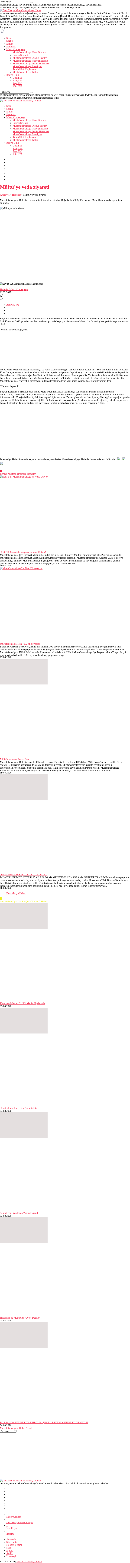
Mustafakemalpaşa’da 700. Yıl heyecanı (20, 643)
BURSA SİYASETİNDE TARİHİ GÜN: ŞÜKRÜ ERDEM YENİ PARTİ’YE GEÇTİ (44, 1422)
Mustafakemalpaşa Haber (29, 1561)
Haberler (16, 194)
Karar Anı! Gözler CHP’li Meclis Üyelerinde (22, 1003)
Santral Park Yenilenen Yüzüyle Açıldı (19, 1213)
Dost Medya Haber (16, 893)
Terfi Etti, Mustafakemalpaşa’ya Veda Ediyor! (23, 552)
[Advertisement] (65, 432)
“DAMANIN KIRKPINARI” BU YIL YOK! (23, 874)
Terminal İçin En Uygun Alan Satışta (18, 1108)
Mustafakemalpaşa (18, 289)
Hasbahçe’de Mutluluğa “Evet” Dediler (19, 1317)
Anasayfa (5, 194)
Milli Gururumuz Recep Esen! (15, 759)
